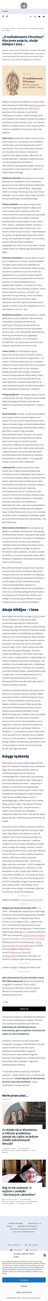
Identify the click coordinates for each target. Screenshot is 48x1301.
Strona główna (15, 1223)
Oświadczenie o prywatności (31, 1298)
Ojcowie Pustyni (24, 1203)
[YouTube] (39, 16)
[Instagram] (35, 16)
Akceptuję (24, 1280)
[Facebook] (30, 16)
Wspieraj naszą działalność (24, 1229)
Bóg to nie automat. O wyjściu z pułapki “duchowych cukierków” (19, 1191)
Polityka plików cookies (14, 1298)
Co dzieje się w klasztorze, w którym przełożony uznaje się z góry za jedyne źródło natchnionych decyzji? (20, 1136)
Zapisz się (24, 1009)
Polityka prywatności (24, 1232)
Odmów (24, 1286)
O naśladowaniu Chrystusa (32, 899)
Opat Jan (36, 616)
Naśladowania (35, 105)
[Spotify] (43, 16)
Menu (6, 11)
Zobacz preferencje (24, 1292)
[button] (45, 1255)
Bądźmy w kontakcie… (28, 1226)
